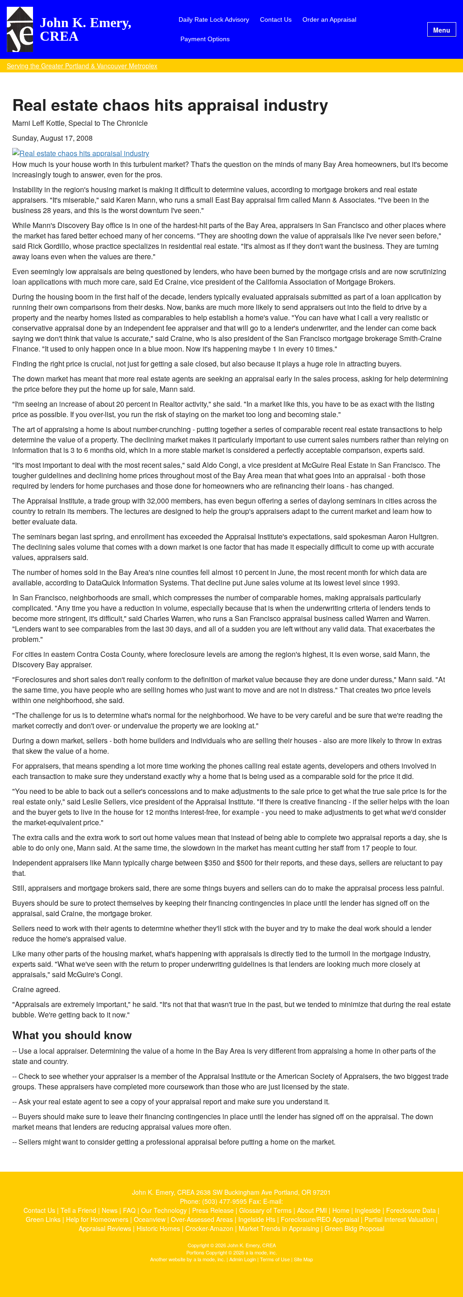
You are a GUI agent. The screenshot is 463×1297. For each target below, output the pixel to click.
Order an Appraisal (329, 19)
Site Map (303, 1259)
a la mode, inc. (209, 1259)
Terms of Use (275, 1259)
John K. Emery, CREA (86, 29)
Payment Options (205, 39)
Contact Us (276, 19)
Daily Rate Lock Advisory (214, 19)
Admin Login (242, 1259)
